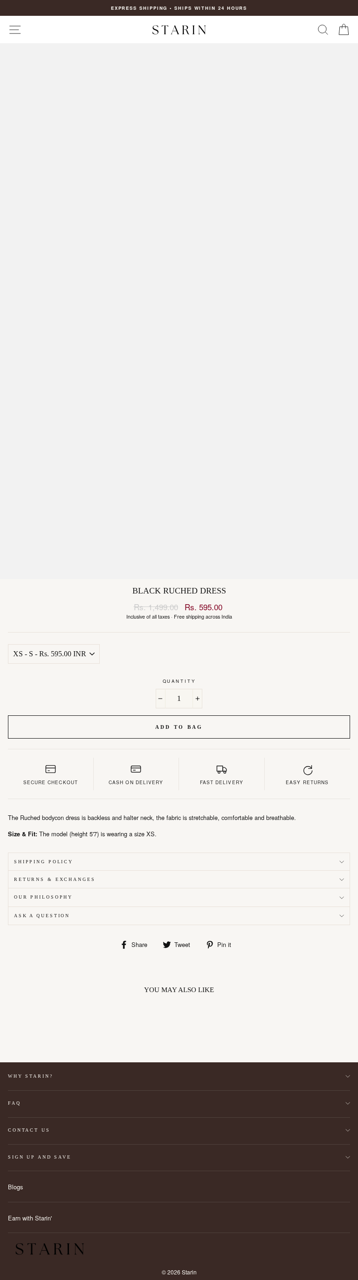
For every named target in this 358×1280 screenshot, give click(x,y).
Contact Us (29, 1130)
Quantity (179, 681)
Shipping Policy (43, 861)
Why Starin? (30, 1076)
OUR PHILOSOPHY (43, 897)
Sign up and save (39, 1157)
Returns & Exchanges (55, 879)
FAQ (14, 1103)
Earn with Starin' (30, 1217)
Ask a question (42, 915)
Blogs (15, 1186)
